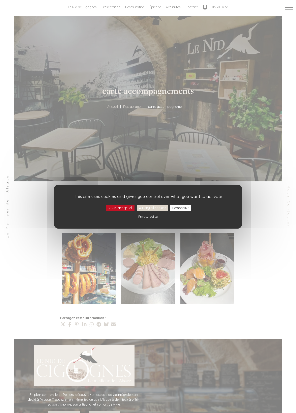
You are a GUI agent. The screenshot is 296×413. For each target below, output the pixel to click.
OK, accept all (121, 208)
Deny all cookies (153, 208)
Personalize (180, 208)
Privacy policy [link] (148, 216)
